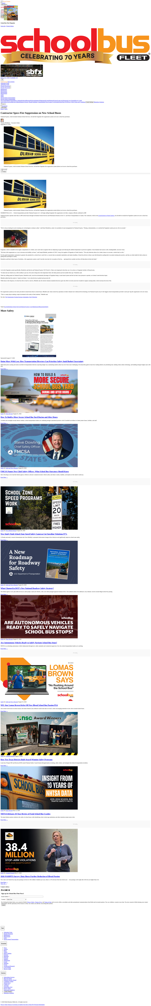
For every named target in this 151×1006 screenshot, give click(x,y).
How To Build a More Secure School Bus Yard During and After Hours (29, 417)
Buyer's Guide (78, 100)
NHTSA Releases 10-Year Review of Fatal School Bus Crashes (25, 814)
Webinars (51, 100)
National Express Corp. (26, 306)
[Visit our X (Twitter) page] (4, 890)
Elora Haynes (9, 413)
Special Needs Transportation (8, 97)
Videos (12, 100)
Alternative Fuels (5, 83)
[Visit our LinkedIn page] (3, 890)
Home (2, 109)
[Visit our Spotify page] (9, 890)
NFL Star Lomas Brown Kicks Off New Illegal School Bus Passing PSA (29, 705)
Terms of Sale (18, 1004)
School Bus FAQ (63, 102)
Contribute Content (37, 102)
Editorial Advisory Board (26, 102)
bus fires (6, 306)
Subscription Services (6, 102)
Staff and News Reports (12, 468)
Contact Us (51, 102)
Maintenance (4, 89)
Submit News (45, 102)
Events (47, 100)
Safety (2, 95)
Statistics (37, 100)
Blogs (8, 100)
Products (23, 100)
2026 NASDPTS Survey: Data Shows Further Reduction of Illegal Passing (30, 876)
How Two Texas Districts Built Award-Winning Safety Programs (26, 760)
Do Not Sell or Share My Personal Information (33, 1004)
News (11, 1)
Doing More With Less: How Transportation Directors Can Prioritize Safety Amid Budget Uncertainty (42, 361)
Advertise (56, 102)
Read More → (4, 368)
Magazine (28, 100)
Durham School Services (14, 306)
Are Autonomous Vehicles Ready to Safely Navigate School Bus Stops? (29, 643)
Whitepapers (42, 100)
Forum (55, 100)
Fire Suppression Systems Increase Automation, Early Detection (21, 297)
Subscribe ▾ (4, 4)
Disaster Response (5, 86)
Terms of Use (11, 1004)
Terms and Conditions (79, 102)
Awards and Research (62, 100)
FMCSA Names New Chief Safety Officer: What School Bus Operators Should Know (35, 471)
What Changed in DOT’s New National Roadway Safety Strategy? (27, 588)
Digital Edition (10, 26)
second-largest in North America (106, 215)
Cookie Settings (89, 102)
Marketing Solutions (99, 102)
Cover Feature (6, 1)
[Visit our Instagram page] (7, 890)
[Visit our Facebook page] (1, 890)
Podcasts (33, 100)
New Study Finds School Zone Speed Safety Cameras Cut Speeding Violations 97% (34, 534)
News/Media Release (11, 530)
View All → (4, 883)
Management (4, 92)
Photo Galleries (17, 100)
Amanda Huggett (10, 756)
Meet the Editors (15, 102)
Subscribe (3, 26)
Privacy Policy (70, 102)
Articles (15, 1)
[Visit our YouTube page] (6, 890)
